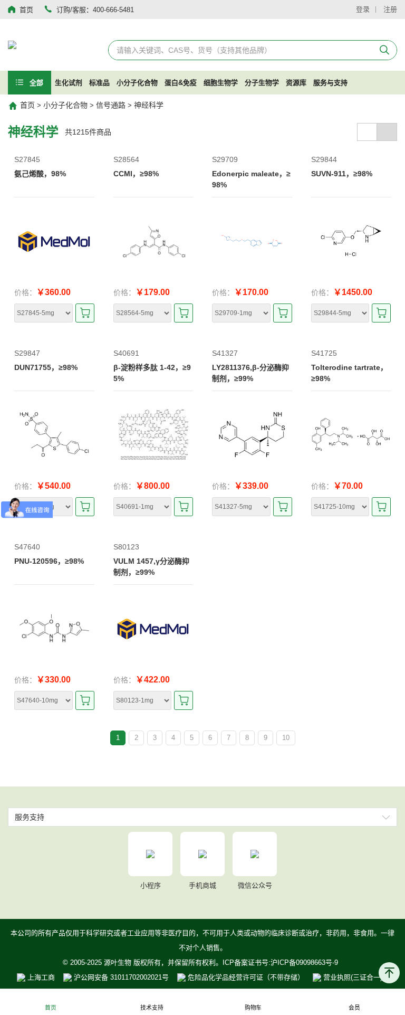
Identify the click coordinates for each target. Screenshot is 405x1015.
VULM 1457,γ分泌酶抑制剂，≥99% (151, 566)
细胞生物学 (221, 83)
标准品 (99, 83)
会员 (354, 1007)
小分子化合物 (137, 83)
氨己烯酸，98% (40, 173)
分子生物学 (262, 83)
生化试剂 (68, 83)
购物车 (253, 1007)
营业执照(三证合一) (351, 977)
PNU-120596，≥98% (49, 561)
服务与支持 (330, 83)
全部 (35, 83)
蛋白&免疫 (181, 83)
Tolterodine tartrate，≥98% (349, 373)
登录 (363, 9)
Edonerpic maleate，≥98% (251, 179)
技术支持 (151, 1007)
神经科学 (148, 105)
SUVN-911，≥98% (341, 173)
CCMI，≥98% (136, 173)
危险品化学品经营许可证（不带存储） (245, 977)
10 (286, 738)
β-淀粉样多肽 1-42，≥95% (152, 373)
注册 (390, 9)
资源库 (296, 83)
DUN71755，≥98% (46, 367)
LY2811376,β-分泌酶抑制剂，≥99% (250, 373)
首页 (27, 105)
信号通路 (111, 105)
